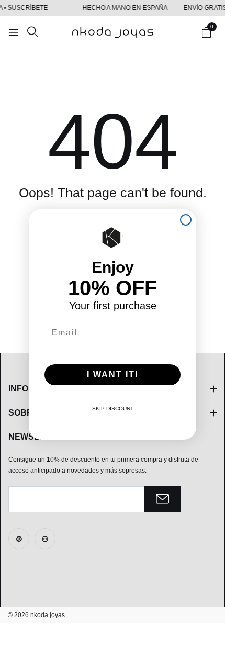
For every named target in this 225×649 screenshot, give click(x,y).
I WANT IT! (113, 374)
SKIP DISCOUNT (112, 408)
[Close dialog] (186, 220)
